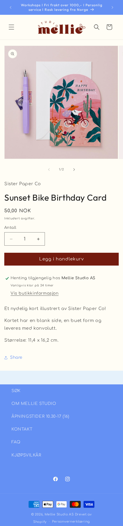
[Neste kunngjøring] (112, 7)
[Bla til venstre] (49, 169)
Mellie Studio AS (59, 514)
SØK (16, 391)
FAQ (16, 442)
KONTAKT (21, 429)
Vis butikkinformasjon (35, 293)
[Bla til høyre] (74, 169)
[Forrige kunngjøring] (10, 7)
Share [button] (16, 357)
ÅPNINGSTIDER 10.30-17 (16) (40, 416)
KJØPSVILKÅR (26, 455)
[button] (11, 27)
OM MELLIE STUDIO (33, 403)
